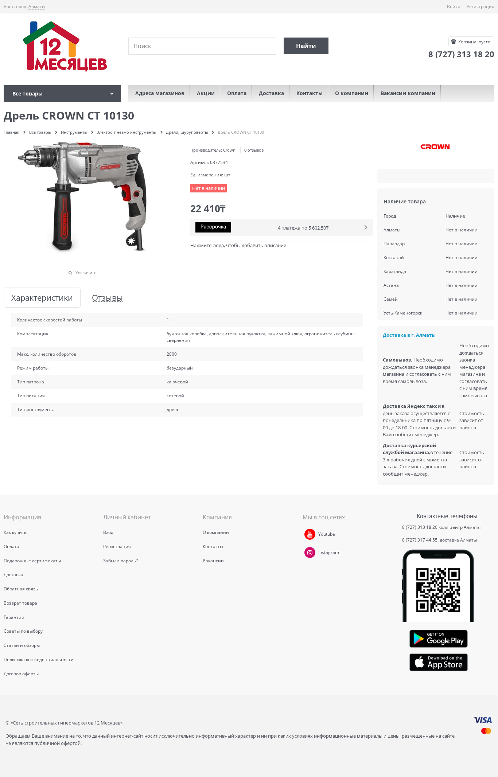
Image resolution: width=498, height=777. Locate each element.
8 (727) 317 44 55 (420, 540)
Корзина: (473, 42)
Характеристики (42, 297)
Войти (453, 6)
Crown (229, 150)
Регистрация (480, 6)
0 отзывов (254, 150)
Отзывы (107, 297)
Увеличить (86, 272)
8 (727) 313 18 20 (419, 527)
